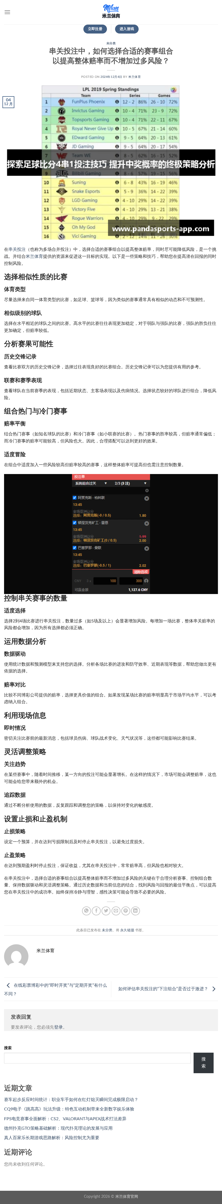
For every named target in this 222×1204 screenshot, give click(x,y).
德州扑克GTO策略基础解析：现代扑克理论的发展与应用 (58, 1128)
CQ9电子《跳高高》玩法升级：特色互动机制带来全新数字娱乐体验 (69, 1109)
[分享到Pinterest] (125, 910)
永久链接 (127, 930)
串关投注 (17, 249)
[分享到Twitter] (106, 910)
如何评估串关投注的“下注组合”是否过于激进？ (163, 989)
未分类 (111, 43)
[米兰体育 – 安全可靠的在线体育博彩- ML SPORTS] (111, 12)
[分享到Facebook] (96, 910)
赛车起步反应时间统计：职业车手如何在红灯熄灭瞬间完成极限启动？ (71, 1100)
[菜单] (7, 12)
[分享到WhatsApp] (86, 910)
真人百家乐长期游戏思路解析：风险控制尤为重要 (51, 1138)
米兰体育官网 (126, 1197)
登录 (58, 1027)
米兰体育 (134, 76)
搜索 (8, 1048)
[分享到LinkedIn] (135, 910)
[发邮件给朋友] (116, 910)
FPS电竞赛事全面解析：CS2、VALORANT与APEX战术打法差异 (65, 1119)
